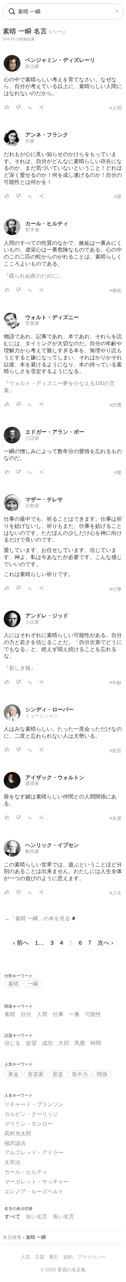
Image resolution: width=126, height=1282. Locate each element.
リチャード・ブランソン (34, 1104)
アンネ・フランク (46, 135)
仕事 (58, 1014)
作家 (30, 141)
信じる (12, 1043)
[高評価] (7, 108)
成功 (47, 1043)
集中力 (80, 1074)
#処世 (116, 750)
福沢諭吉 (15, 1143)
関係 (102, 1074)
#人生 (116, 893)
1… (39, 942)
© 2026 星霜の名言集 (63, 1269)
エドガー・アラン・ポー (54, 432)
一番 (74, 1014)
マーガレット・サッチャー (36, 1182)
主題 (39, 1257)
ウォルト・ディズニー (52, 317)
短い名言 (36, 1216)
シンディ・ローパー (49, 709)
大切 (63, 1043)
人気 (25, 1257)
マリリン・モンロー (28, 1124)
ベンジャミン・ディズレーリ (60, 60)
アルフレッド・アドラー (34, 1152)
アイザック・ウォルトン (54, 777)
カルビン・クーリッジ (31, 1114)
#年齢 (116, 682)
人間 (42, 1014)
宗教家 (32, 505)
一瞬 (33, 984)
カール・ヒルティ (46, 223)
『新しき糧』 (20, 668)
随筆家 (32, 783)
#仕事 (116, 589)
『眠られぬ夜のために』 (33, 276)
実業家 (32, 323)
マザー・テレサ (44, 499)
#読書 (116, 405)
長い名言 (63, 1216)
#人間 (116, 108)
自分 (25, 1014)
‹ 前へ (21, 942)
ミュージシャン (41, 715)
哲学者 (32, 229)
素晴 (13, 984)
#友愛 (116, 818)
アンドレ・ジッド (46, 616)
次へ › (105, 942)
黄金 (13, 1074)
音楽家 (36, 1074)
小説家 (32, 438)
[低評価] (18, 108)
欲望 (31, 1043)
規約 (68, 1257)
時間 (95, 1043)
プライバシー (91, 1257)
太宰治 (12, 1162)
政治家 (32, 66)
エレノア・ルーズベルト (34, 1191)
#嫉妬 (116, 290)
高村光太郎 (17, 1133)
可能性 (93, 1014)
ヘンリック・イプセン (52, 845)
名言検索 (12, 1237)
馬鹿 (79, 1043)
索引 (53, 1257)
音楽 (57, 1074)
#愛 (118, 196)
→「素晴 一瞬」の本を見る (38, 918)
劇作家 (32, 851)
